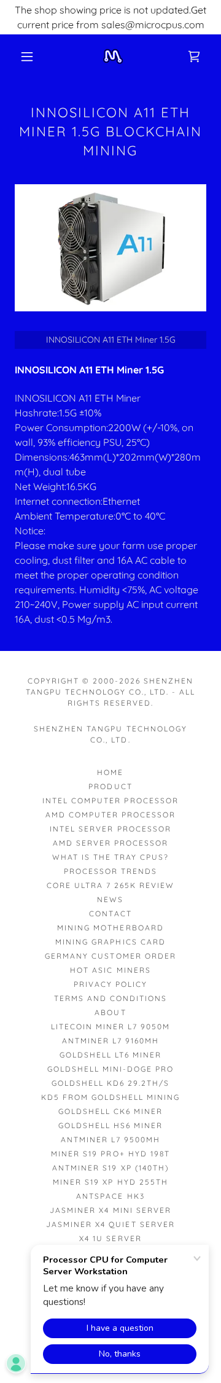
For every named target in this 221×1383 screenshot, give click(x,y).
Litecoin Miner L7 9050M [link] (110, 1026)
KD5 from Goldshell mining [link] (110, 1097)
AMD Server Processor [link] (110, 842)
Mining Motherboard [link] (110, 927)
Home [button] (110, 772)
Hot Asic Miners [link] (110, 970)
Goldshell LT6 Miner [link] (110, 1054)
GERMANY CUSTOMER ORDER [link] (110, 955)
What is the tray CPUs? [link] (110, 857)
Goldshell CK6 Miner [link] (110, 1111)
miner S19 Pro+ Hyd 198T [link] (110, 1153)
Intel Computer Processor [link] (110, 800)
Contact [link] (110, 913)
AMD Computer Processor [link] (110, 814)
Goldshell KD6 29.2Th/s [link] (110, 1083)
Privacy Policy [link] (110, 984)
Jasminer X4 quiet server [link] (110, 1224)
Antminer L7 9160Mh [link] (110, 1040)
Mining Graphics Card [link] (110, 941)
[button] (27, 56)
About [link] (110, 1012)
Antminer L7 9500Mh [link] (110, 1139)
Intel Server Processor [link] (110, 828)
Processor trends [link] (110, 871)
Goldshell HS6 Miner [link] (110, 1125)
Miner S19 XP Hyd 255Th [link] (110, 1181)
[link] (113, 56)
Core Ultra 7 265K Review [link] (110, 885)
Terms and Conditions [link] (110, 998)
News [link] (110, 899)
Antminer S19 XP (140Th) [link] (110, 1167)
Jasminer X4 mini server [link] (110, 1210)
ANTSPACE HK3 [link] (110, 1196)
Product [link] (110, 786)
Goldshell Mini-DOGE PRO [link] (110, 1068)
